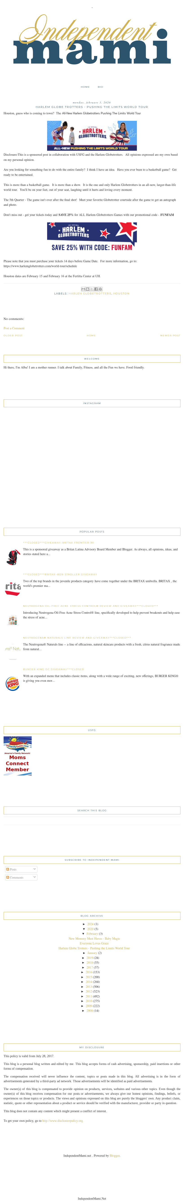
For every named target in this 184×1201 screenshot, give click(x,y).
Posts (12, 869)
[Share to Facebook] (96, 289)
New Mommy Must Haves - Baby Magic (94, 938)
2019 (90, 958)
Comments (16, 877)
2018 (90, 962)
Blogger (115, 1155)
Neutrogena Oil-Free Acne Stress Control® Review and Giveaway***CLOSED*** (90, 606)
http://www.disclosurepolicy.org (62, 1120)
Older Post (13, 335)
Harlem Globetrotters (90, 293)
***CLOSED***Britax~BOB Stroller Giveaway (60, 574)
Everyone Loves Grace (94, 943)
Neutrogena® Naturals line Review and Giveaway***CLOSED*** (77, 637)
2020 (90, 929)
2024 (90, 924)
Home (85, 86)
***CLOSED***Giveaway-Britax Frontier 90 (58, 542)
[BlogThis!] (87, 289)
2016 (89, 972)
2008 (90, 1010)
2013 (89, 986)
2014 (89, 982)
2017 (90, 967)
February (92, 933)
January (92, 953)
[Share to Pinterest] (100, 289)
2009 (89, 1006)
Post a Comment (14, 328)
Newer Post (170, 335)
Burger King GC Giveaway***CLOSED (53, 669)
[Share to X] (92, 289)
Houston (121, 293)
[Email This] (83, 289)
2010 (89, 1001)
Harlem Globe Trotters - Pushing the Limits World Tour (94, 948)
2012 (89, 991)
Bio (100, 86)
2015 (89, 977)
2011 (89, 996)
